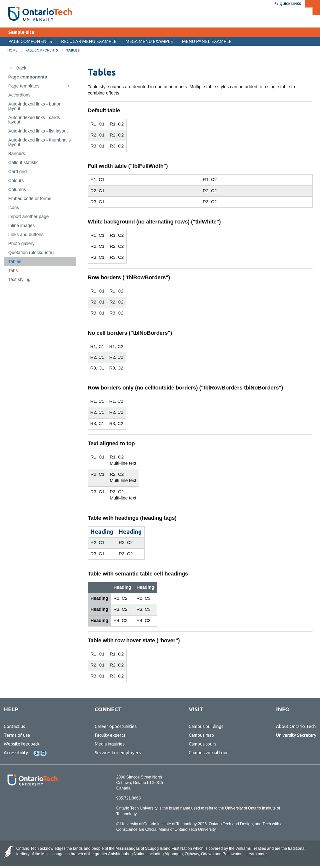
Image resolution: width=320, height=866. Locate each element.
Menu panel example (207, 41)
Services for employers (118, 752)
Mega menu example (149, 41)
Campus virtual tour (208, 752)
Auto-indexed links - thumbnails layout (39, 142)
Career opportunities (115, 726)
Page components (30, 41)
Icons (13, 207)
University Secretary (296, 735)
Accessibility (16, 752)
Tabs (13, 270)
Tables (14, 261)
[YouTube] (55, 799)
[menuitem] (17, 50)
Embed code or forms (29, 198)
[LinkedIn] (43, 799)
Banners (16, 153)
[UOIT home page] (40, 14)
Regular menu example (88, 41)
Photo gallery (21, 243)
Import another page (28, 216)
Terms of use (17, 735)
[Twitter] (21, 799)
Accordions (19, 95)
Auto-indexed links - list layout (38, 131)
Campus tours (202, 743)
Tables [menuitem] (73, 50)
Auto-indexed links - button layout (35, 106)
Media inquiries (109, 743)
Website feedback (22, 743)
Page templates (24, 86)
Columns (17, 189)
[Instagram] (32, 799)
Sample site (21, 32)
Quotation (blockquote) (31, 252)
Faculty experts (110, 735)
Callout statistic (23, 162)
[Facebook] (10, 799)
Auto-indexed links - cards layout (34, 119)
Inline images (21, 225)
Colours (16, 180)
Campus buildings (206, 726)
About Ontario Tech (296, 726)
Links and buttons (26, 234)
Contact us (14, 726)
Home (13, 50)
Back (21, 68)
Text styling (19, 279)
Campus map (201, 735)
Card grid (17, 171)
